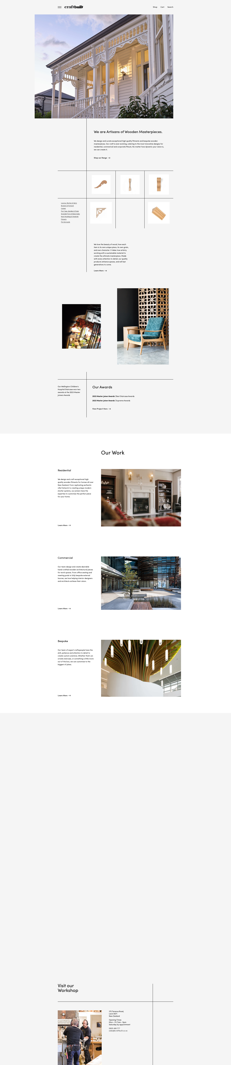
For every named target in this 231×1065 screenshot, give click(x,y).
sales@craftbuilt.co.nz (118, 1031)
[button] (59, 7)
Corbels (63, 208)
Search (170, 7)
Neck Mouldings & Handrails (70, 216)
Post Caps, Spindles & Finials (70, 211)
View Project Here (100, 409)
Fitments (64, 219)
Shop (155, 7)
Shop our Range (100, 158)
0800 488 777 (114, 1028)
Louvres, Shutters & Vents (69, 203)
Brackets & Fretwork (67, 206)
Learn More (99, 271)
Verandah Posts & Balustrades (70, 214)
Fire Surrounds (65, 222)
